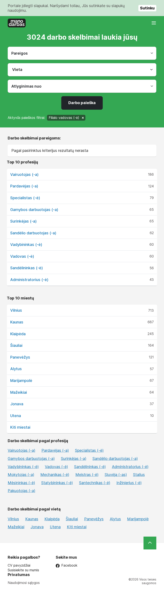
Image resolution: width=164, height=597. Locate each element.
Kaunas (16, 322)
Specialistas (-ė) (25, 198)
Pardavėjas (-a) (24, 186)
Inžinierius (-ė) (129, 482)
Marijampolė (21, 380)
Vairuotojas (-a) (24, 174)
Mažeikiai (18, 392)
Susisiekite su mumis (23, 570)
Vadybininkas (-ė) (26, 244)
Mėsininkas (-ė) (21, 482)
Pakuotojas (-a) (21, 490)
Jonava (16, 404)
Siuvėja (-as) (116, 474)
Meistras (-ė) (86, 474)
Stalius (139, 474)
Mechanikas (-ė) (54, 474)
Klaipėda (18, 334)
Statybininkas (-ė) (57, 482)
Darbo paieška (82, 102)
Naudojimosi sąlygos (24, 583)
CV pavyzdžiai (19, 565)
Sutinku (147, 8)
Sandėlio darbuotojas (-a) (33, 233)
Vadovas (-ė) (22, 256)
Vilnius (16, 310)
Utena (15, 415)
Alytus (16, 369)
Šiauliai (16, 345)
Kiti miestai (20, 427)
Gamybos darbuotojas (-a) (34, 209)
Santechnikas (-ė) (94, 482)
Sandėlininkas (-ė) (26, 268)
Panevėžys (20, 357)
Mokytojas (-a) (21, 474)
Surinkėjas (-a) (23, 221)
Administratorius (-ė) (29, 279)
